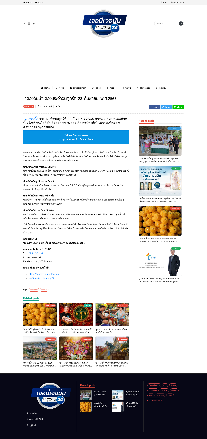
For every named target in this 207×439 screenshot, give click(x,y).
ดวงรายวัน (34, 290)
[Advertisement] (103, 63)
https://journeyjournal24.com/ (44, 274)
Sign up (40, 2)
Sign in (28, 2)
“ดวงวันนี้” (30, 119)
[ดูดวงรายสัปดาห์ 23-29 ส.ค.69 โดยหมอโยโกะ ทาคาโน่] (112, 314)
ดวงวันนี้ (44, 290)
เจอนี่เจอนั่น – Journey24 (41, 278)
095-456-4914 (36, 253)
